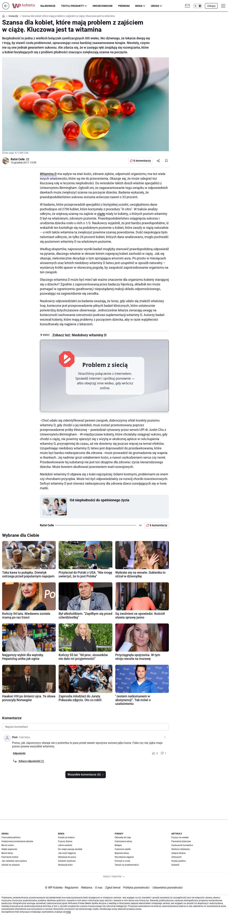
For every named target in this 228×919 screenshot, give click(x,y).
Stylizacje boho (65, 865)
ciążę (101, 214)
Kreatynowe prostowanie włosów (17, 841)
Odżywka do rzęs (123, 837)
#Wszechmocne (102, 5)
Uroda (155, 5)
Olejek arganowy (9, 849)
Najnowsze (47, 5)
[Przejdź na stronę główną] (5, 8)
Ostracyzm (176, 857)
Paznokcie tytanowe (181, 841)
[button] (197, 6)
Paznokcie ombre (9, 857)
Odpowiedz (19, 753)
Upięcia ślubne (178, 853)
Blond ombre (7, 845)
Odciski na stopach (10, 865)
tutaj (68, 912)
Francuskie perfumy (10, 837)
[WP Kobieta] (26, 6)
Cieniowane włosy (123, 841)
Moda (138, 5)
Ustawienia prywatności (167, 887)
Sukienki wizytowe (67, 861)
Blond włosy (7, 853)
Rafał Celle (18, 159)
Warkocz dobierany (180, 849)
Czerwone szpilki (123, 849)
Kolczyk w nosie (122, 861)
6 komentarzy (142, 160)
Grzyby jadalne (178, 861)
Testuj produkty (72, 5)
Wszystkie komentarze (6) (84, 774)
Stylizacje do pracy (67, 857)
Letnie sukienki (65, 845)
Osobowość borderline (182, 845)
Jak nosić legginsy (67, 853)
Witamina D (48, 174)
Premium (123, 5)
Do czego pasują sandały (70, 849)
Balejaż (118, 845)
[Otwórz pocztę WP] (187, 6)
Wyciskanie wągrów (124, 857)
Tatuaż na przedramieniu (127, 865)
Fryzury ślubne (65, 841)
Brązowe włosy (122, 853)
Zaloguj (211, 5)
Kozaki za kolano (66, 837)
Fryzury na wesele (179, 837)
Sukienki (175, 865)
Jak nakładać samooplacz (14, 861)
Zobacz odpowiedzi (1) (31, 761)
